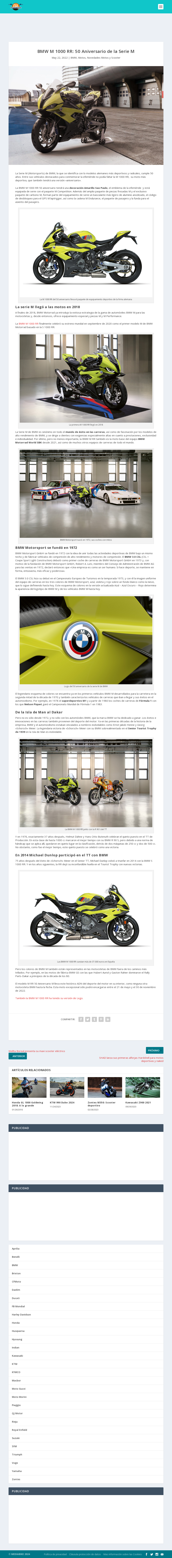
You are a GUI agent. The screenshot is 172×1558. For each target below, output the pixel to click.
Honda (16, 1322)
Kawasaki (17, 1355)
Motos (82, 57)
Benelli (16, 1256)
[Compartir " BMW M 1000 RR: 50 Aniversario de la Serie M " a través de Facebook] (81, 1019)
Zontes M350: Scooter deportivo (102, 1104)
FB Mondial (18, 1306)
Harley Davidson (21, 1314)
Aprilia (15, 1248)
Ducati (16, 1298)
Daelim (16, 1289)
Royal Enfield (19, 1429)
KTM (14, 1364)
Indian (15, 1347)
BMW (74, 57)
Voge (15, 1462)
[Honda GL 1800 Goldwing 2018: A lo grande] (29, 1087)
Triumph (17, 1454)
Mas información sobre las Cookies (122, 1554)
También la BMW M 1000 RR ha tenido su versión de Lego (49, 998)
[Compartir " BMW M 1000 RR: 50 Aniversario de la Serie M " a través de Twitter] (87, 1019)
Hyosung (17, 1339)
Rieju (15, 1421)
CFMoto (16, 1281)
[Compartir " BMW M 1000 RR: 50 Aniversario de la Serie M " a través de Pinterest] (101, 1019)
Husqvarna (18, 1331)
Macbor (16, 1380)
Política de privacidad (55, 1554)
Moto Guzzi (19, 1388)
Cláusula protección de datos (85, 1554)
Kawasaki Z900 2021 (138, 1102)
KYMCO (16, 1372)
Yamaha (17, 1471)
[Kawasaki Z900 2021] (142, 1087)
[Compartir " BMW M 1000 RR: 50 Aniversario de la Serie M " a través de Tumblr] (94, 1019)
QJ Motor (17, 1413)
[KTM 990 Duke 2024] (67, 1087)
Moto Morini (19, 1396)
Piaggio (16, 1405)
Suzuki (16, 1438)
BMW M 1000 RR (28, 323)
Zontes (16, 1479)
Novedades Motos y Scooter (103, 57)
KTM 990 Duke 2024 (62, 1102)
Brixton (16, 1273)
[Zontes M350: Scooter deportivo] (105, 1087)
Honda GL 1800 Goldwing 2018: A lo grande (27, 1104)
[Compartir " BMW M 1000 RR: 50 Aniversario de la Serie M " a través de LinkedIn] (107, 1019)
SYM (14, 1446)
